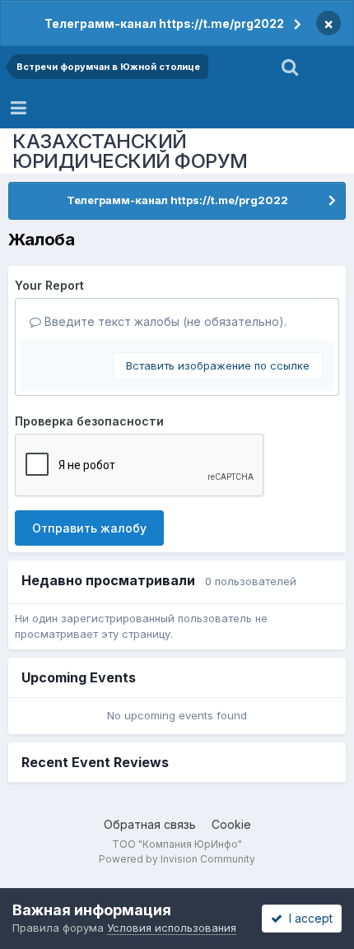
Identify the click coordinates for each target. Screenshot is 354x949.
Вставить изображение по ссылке (218, 365)
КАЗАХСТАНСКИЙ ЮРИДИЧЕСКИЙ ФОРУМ (130, 151)
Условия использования (171, 927)
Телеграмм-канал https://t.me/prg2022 (164, 23)
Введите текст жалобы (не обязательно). (163, 321)
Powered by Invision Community (177, 859)
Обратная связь (150, 824)
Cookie (231, 824)
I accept (307, 918)
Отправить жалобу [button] (89, 528)
